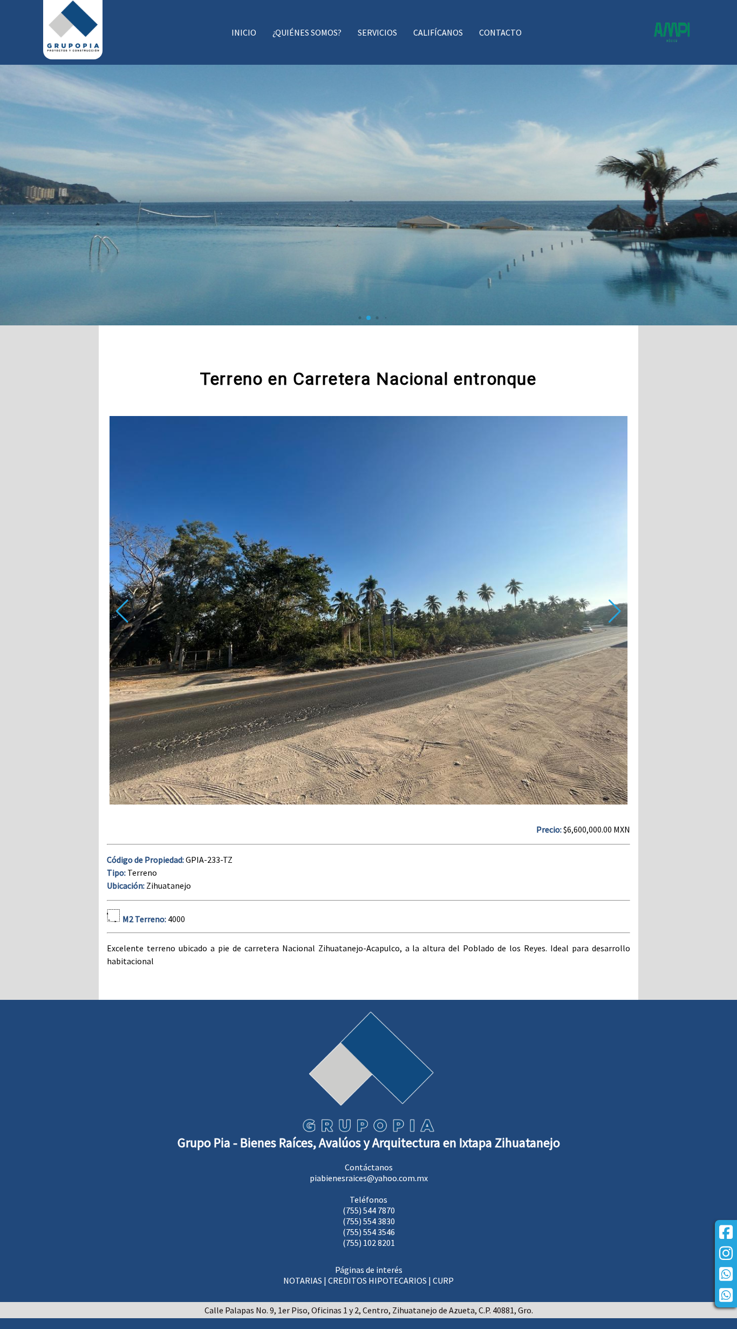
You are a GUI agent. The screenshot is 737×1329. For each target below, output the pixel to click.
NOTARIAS (302, 1280)
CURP (443, 1280)
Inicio (243, 32)
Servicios (377, 32)
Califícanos (438, 32)
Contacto (500, 32)
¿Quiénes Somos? (307, 32)
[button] (615, 611)
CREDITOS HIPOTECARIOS (377, 1280)
